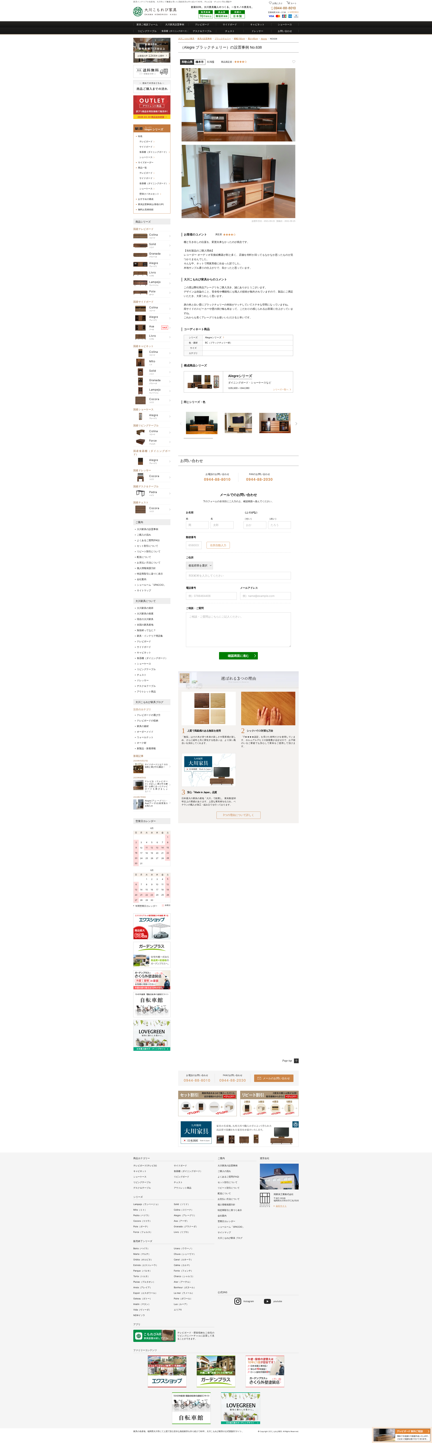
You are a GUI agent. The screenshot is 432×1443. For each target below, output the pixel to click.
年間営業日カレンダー (146, 906)
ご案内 (139, 522)
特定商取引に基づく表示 (150, 573)
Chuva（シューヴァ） (185, 1254)
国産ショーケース (143, 409)
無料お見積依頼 (145, 209)
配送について (144, 556)
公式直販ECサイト (233, 1431)
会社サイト (281, 1205)
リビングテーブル (147, 31)
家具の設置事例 (204, 38)
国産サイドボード (143, 301)
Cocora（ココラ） (142, 1221)
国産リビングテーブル (146, 425)
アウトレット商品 (146, 691)
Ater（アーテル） (183, 1281)
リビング (182, 1335)
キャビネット (257, 24)
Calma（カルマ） (182, 1265)
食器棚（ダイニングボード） (153, 152)
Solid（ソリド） (182, 1204)
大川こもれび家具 (186, 38)
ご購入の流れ (144, 534)
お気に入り (277, 3)
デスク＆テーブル (202, 31)
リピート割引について (148, 551)
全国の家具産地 (145, 624)
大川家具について (146, 601)
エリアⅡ (178, 1309)
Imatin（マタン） (142, 1304)
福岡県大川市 (153, 1431)
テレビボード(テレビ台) (145, 1165)
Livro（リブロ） (182, 1232)
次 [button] (296, 423)
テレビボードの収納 (147, 720)
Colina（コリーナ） (183, 1209)
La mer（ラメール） (184, 1293)
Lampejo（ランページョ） (146, 1204)
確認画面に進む (238, 655)
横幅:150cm (239, 38)
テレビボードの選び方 (148, 714)
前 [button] (180, 423)
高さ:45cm (253, 38)
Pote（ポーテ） (141, 1226)
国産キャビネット (143, 346)
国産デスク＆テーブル (146, 486)
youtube (277, 1301)
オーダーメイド (145, 731)
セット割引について (147, 545)
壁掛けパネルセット (149, 193)
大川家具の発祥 (145, 607)
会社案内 (141, 579)
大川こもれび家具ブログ (149, 702)
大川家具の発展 (145, 613)
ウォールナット (145, 737)
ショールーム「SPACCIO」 (151, 584)
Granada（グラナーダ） (186, 1226)
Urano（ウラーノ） (183, 1248)
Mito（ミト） (140, 1209)
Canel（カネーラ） (183, 1259)
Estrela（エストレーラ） (145, 1265)
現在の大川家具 (145, 619)
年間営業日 (294, 12)
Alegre (264, 38)
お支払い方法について (148, 562)
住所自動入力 (218, 545)
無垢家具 (184, 1431)
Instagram (249, 1301)
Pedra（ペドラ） (141, 1215)
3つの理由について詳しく (238, 815)
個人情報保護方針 (146, 568)
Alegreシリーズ (213, 337)
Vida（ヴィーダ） (142, 1309)
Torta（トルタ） (141, 1276)
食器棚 (174, 31)
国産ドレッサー (142, 470)
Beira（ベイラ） (141, 1248)
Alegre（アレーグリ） (185, 1215)
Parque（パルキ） (142, 1270)
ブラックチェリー (223, 38)
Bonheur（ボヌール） (185, 1287)
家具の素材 (143, 726)
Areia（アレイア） (142, 1287)
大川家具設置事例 (174, 24)
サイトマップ (144, 590)
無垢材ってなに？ (146, 630)
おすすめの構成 (145, 199)
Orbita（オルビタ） (143, 1259)
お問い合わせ (285, 31)
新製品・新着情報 (146, 748)
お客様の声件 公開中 (151, 55)
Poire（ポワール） (183, 1298)
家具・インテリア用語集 (150, 635)
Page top (287, 1060)
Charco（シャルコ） (184, 1276)
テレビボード (202, 24)
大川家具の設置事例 (147, 529)
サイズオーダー (145, 162)
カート (293, 3)
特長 (140, 136)
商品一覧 (142, 167)
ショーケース (285, 24)
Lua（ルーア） (181, 1304)
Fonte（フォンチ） (183, 1270)
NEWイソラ (139, 1315)
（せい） (248, 519)
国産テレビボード (143, 229)
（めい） (273, 519)
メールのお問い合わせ (276, 1078)
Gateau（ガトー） (142, 1298)
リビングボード (181, 1176)
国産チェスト (140, 502)
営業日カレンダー (146, 821)
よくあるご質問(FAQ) (148, 540)
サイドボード (230, 24)
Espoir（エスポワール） (145, 1293)
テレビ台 (208, 2)
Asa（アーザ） (181, 1221)
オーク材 (141, 742)
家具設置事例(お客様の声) (151, 204)
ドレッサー (257, 31)
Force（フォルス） (142, 1232)
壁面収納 (198, 1332)
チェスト (218, 2)
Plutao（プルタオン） (144, 1281)
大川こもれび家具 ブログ (230, 1238)
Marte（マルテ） (142, 1254)
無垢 (168, 2)
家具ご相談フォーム (147, 24)
